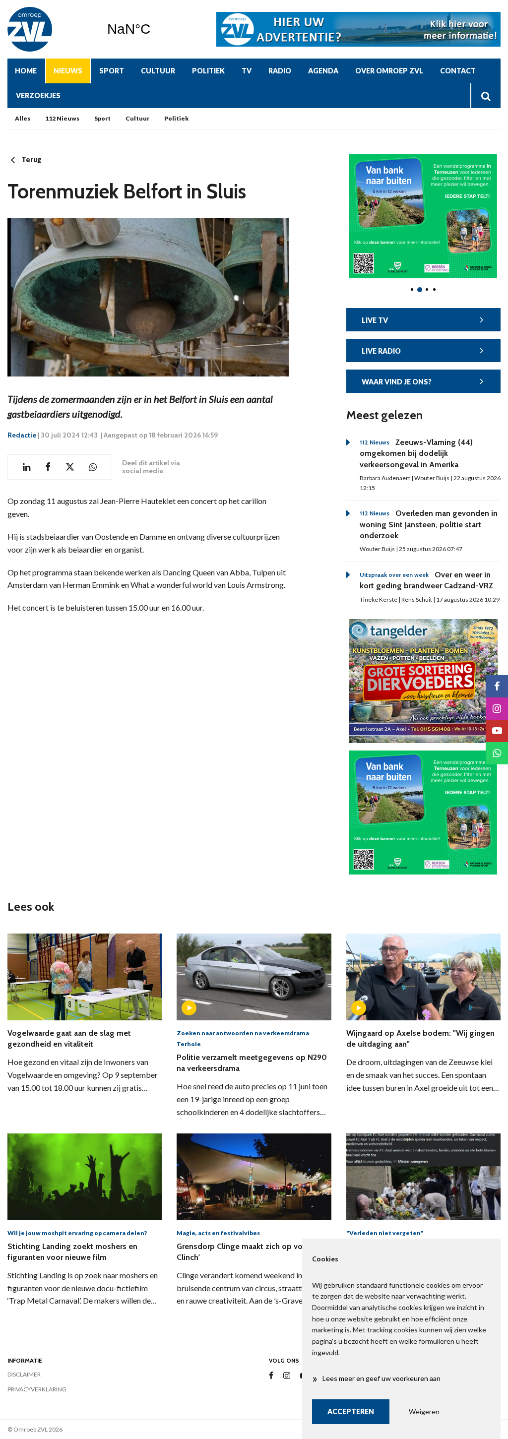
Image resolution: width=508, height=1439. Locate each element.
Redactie (21, 435)
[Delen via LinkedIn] (26, 467)
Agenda (323, 70)
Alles (22, 118)
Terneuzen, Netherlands (154, 29)
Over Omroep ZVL (389, 70)
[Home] (49, 29)
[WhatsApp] (497, 753)
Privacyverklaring (36, 1389)
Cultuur (158, 70)
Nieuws (68, 70)
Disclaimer (24, 1374)
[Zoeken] (485, 95)
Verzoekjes (38, 95)
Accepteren (350, 1411)
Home (26, 70)
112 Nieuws (62, 118)
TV (247, 70)
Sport (111, 70)
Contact (458, 70)
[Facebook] (271, 1376)
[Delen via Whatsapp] (93, 467)
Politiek (208, 70)
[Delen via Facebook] (48, 467)
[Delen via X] (70, 467)
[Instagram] (286, 1376)
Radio (279, 70)
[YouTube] (497, 731)
